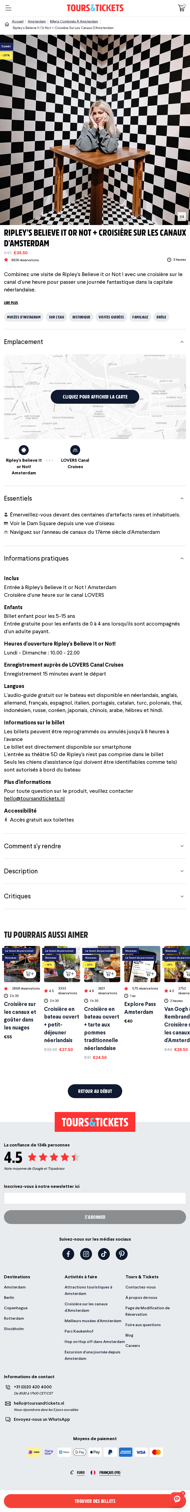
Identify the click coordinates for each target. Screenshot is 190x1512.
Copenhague (15, 1308)
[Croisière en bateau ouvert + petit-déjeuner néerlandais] (62, 999)
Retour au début (95, 1091)
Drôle (161, 316)
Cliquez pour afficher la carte (95, 396)
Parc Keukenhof (79, 1331)
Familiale (140, 316)
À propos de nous (141, 1297)
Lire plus (11, 302)
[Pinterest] (122, 1254)
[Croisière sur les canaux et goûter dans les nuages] (22, 993)
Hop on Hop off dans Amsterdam (95, 1341)
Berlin (9, 1297)
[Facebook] (68, 1254)
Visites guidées (111, 316)
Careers (132, 1345)
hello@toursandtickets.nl (34, 798)
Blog (129, 1335)
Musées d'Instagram (24, 316)
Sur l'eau (56, 316)
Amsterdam (15, 1287)
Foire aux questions (143, 1324)
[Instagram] (86, 1254)
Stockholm (14, 1328)
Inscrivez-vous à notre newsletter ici (41, 1186)
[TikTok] (104, 1254)
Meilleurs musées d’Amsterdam (93, 1320)
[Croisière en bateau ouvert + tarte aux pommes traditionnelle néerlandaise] (102, 1003)
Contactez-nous (140, 1287)
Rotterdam (14, 1318)
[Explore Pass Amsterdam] (142, 985)
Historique (81, 316)
